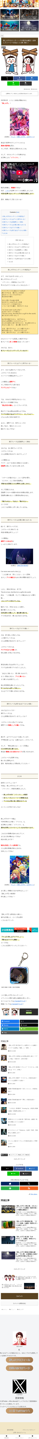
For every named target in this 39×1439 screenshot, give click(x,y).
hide (17, 212)
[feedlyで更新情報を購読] (10, 1188)
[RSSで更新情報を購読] (29, 1188)
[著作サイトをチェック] (10, 1183)
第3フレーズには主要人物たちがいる (14, 224)
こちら (7, 190)
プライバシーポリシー (29, 1430)
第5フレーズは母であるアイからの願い (14, 230)
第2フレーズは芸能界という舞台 (12, 222)
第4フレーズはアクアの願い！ (12, 227)
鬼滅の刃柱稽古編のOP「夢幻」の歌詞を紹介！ (21, 1099)
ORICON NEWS (22, 565)
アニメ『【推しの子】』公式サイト (22, 137)
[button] (26, 83)
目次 (17, 240)
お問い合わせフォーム (19, 1432)
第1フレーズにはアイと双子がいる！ (14, 219)
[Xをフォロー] (29, 1183)
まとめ (4, 233)
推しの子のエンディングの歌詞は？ (13, 216)
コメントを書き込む (19, 1303)
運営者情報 (10, 1430)
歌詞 (28, 1154)
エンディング (14, 1154)
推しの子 (5, 1154)
